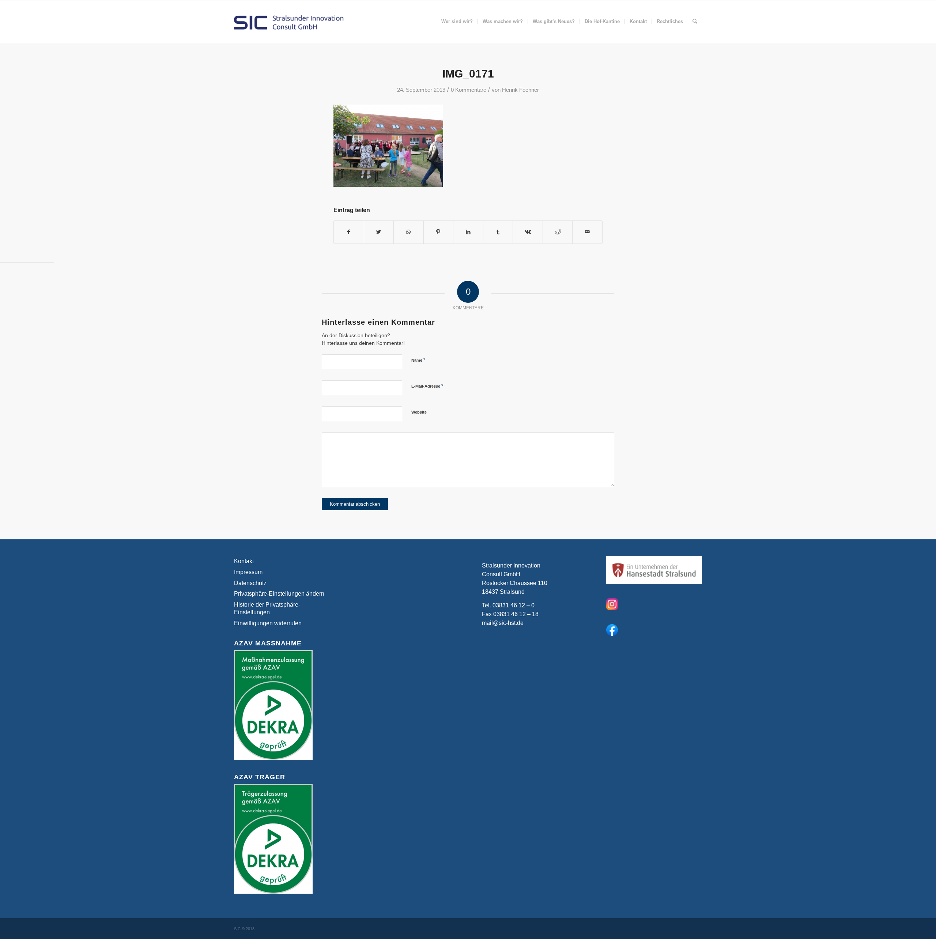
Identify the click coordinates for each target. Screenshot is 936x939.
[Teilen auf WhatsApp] (408, 232)
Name (418, 360)
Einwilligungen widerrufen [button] (268, 623)
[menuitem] (457, 21)
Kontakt (244, 561)
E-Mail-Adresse (427, 386)
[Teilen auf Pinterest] (438, 232)
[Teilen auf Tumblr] (498, 232)
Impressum (248, 572)
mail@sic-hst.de (503, 623)
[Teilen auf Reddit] (558, 232)
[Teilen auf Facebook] (349, 232)
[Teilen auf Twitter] (379, 232)
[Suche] (695, 21)
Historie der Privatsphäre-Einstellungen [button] (267, 608)
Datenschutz (250, 583)
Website (419, 412)
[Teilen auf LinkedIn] (468, 232)
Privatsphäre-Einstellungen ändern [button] (279, 594)
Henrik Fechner (520, 90)
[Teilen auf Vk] (528, 232)
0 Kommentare (468, 90)
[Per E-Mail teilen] (587, 232)
